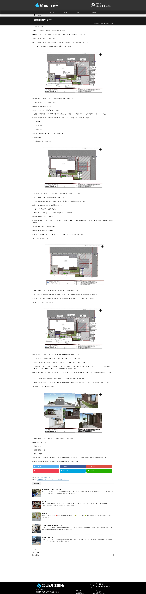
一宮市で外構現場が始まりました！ (53, 525)
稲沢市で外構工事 (47, 537)
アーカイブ (35, 553)
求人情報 (79, 592)
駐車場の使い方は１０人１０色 (51, 489)
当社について (80, 12)
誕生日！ (45, 501)
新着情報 (94, 12)
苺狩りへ (45, 513)
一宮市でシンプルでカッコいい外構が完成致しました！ (53, 480)
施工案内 (66, 12)
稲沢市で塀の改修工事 (43, 477)
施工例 (52, 12)
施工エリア (99, 590)
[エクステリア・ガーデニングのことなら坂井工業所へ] (46, 6)
